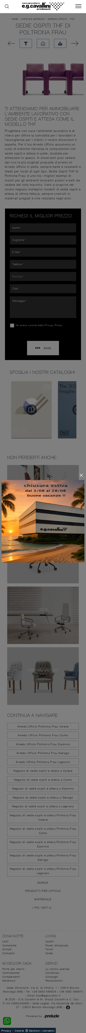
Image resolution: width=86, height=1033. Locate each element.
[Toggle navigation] (78, 6)
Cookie (19, 1030)
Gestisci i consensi (41, 1030)
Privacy (6, 1030)
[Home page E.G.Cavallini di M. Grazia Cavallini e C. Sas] (43, 6)
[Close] (81, 475)
